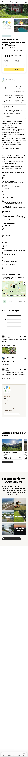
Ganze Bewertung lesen (8, 345)
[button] (14, 287)
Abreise (17, 60)
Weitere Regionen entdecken (11, 539)
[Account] (26, 2)
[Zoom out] (24, 284)
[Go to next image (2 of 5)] (20, 445)
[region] (12, 445)
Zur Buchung (14, 69)
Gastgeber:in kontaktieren (11, 414)
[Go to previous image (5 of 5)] (3, 445)
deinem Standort (7, 278)
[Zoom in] (24, 282)
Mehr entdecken (7, 462)
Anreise (6, 60)
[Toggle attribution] (25, 295)
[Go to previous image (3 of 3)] (25, 445)
